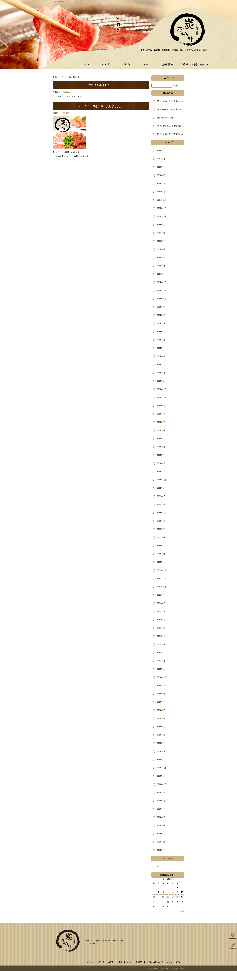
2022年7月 (161, 513)
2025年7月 (161, 241)
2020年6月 (161, 718)
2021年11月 (161, 578)
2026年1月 (161, 192)
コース (146, 64)
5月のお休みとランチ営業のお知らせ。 (170, 126)
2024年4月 (161, 348)
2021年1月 (161, 661)
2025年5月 (161, 258)
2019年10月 (161, 784)
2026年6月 (161, 159)
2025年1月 (161, 274)
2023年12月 (161, 381)
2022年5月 (161, 529)
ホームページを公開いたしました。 (101, 106)
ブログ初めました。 (100, 85)
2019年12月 (161, 768)
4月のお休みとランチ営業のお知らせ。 (170, 134)
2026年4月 (161, 167)
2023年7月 (161, 422)
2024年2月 (161, 364)
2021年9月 (161, 595)
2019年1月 (161, 850)
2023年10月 (161, 397)
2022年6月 (161, 521)
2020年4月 (161, 735)
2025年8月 (161, 233)
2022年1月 (161, 562)
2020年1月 (161, 760)
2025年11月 (161, 208)
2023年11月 (161, 389)
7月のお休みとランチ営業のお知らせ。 (170, 109)
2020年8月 (161, 702)
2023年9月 (161, 406)
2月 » (182, 911)
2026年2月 (161, 183)
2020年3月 (161, 743)
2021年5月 (161, 628)
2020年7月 (161, 710)
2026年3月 (161, 175)
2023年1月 (161, 471)
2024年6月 (161, 332)
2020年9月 (161, 694)
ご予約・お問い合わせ (194, 64)
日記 (158, 867)
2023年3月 (161, 455)
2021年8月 (161, 603)
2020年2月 (161, 751)
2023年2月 (161, 463)
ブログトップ (168, 78)
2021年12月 (161, 570)
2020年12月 (161, 669)
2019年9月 (161, 792)
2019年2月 (161, 842)
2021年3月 (161, 644)
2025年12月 (161, 200)
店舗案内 (167, 64)
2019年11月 (161, 776)
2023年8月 (161, 414)
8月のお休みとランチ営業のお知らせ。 (170, 101)
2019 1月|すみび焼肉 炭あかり (63, 1)
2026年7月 (161, 151)
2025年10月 (161, 216)
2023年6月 (161, 430)
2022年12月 (161, 480)
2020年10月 (161, 685)
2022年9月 (161, 496)
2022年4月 (161, 537)
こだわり (85, 64)
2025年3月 (161, 266)
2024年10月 (161, 299)
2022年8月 (161, 504)
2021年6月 (161, 620)
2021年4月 (161, 636)
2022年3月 (161, 546)
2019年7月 (161, 809)
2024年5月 (161, 340)
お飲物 (126, 64)
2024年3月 (161, 356)
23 (168, 902)
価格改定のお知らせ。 (166, 118)
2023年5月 (161, 439)
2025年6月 (161, 249)
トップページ (88, 962)
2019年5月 (161, 817)
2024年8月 (161, 315)
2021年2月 (161, 653)
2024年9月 (161, 307)
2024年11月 (161, 290)
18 (177, 897)
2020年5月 (161, 727)
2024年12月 (161, 282)
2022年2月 (161, 554)
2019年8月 (161, 801)
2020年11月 (161, 677)
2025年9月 (161, 225)
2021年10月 (161, 587)
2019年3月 (161, 834)
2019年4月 (161, 825)
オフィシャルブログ (174, 962)
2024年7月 (161, 323)
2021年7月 (161, 611)
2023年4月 (161, 447)
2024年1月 (161, 373)
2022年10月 (161, 488)
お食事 (105, 64)
